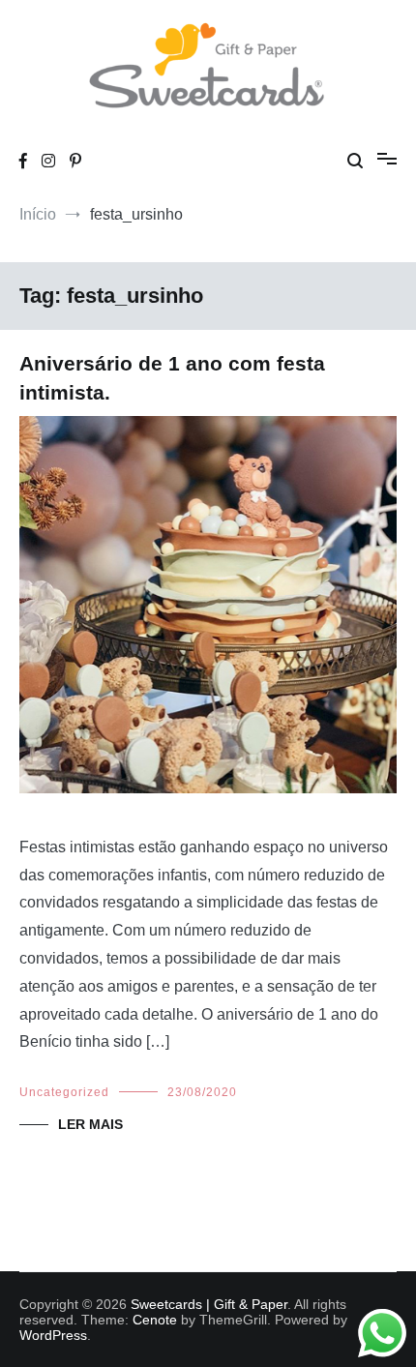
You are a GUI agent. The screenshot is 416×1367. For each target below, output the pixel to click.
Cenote (155, 1319)
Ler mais (90, 1124)
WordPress (53, 1335)
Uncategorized (64, 1092)
